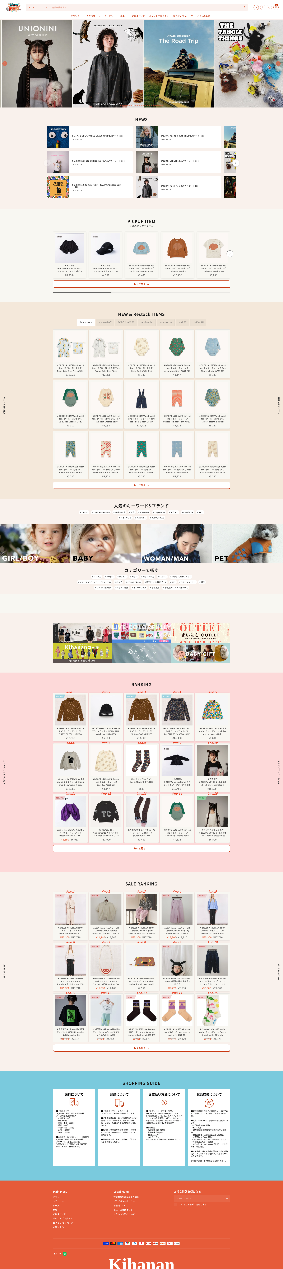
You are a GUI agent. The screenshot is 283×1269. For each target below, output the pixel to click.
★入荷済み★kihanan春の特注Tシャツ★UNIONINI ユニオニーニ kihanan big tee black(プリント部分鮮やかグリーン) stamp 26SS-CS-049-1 (70, 1032)
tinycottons (85, 322)
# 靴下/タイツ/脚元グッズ (155, 582)
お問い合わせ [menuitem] (203, 16)
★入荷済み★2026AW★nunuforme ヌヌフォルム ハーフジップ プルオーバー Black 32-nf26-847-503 (177, 782)
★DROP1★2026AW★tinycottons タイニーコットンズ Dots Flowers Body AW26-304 (212, 368)
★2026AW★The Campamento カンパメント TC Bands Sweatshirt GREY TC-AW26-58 (106, 832)
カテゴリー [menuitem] (92, 16)
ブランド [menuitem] (75, 16)
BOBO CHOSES (126, 322)
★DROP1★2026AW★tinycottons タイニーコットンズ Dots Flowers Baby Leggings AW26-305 (177, 469)
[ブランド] (272, 7)
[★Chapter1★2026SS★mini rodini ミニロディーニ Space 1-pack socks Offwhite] (212, 1010)
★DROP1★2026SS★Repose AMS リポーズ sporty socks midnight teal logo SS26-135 (141, 1032)
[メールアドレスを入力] (227, 1198)
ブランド (57, 1196)
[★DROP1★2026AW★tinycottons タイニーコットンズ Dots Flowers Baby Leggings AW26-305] (177, 448)
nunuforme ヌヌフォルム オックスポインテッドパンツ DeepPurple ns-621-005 (70, 832)
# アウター (173, 512)
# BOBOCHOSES (157, 517)
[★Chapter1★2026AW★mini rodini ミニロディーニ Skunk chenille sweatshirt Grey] (70, 760)
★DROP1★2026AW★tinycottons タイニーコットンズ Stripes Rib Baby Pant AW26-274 (177, 418)
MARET (182, 322)
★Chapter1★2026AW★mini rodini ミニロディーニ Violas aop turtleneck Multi (212, 731)
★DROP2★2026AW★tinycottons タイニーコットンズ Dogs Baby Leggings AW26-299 (212, 469)
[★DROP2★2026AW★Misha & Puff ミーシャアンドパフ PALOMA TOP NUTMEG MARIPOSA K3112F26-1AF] (141, 710)
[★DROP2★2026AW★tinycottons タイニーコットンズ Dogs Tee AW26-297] (106, 760)
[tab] (120, 105)
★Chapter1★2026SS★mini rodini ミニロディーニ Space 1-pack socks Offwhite (212, 1032)
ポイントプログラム (62, 1218)
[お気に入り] (268, 7)
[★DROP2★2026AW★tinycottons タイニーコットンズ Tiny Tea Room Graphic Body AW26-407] (106, 397)
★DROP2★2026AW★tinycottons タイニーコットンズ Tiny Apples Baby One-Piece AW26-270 (106, 368)
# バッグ (118, 582)
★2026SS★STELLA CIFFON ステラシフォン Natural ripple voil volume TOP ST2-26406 (106, 930)
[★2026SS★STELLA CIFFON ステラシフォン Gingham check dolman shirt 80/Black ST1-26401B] (141, 909)
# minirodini (140, 517)
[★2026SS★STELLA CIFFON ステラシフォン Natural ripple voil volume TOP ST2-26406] (106, 909)
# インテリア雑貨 (139, 587)
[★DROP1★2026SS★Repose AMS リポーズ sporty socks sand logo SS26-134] (177, 1010)
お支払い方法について (124, 1214)
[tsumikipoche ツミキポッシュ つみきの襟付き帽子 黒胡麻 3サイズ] (177, 960)
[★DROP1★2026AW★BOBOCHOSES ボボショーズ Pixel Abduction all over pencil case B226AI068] (141, 960)
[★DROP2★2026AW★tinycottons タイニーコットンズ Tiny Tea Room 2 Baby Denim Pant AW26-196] (141, 397)
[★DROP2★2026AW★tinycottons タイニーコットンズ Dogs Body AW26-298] (141, 346)
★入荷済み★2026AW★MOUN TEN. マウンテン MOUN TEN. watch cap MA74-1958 (106, 731)
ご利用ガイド (59, 1214)
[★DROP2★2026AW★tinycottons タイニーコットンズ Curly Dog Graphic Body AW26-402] (70, 397)
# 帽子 (202, 582)
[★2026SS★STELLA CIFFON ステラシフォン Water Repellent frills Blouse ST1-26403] (70, 960)
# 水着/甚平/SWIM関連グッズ (175, 587)
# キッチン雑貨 (121, 587)
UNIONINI (198, 322)
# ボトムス (121, 576)
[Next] (230, 253)
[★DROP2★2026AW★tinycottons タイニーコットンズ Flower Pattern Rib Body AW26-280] (212, 397)
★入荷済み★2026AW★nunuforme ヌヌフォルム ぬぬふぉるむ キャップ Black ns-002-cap (105, 268)
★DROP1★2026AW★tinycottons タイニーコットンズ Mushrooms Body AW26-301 (177, 368)
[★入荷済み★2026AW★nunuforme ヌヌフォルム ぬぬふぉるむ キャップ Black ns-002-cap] (105, 248)
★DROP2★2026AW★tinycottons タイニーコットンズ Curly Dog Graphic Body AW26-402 (70, 418)
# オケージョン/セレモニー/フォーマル (94, 582)
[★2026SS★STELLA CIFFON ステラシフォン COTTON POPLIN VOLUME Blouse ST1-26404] (212, 909)
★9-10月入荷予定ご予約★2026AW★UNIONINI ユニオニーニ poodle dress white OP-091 (212, 832)
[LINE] (64, 1253)
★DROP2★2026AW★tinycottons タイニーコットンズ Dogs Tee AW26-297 (106, 782)
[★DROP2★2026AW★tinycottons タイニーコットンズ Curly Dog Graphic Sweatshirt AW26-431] (177, 248)
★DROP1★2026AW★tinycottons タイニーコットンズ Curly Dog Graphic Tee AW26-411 (213, 268)
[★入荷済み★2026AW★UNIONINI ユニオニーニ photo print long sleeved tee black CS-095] (212, 760)
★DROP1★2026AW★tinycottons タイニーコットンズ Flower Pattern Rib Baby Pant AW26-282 (70, 469)
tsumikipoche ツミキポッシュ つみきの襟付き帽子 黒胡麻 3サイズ (177, 981)
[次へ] (235, 162)
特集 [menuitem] (122, 16)
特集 (55, 1209)
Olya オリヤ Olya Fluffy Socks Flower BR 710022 (141, 780)
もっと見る (141, 284)
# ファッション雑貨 (103, 587)
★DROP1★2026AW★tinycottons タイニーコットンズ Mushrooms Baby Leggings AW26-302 (141, 469)
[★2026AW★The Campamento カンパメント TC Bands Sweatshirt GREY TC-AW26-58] (106, 811)
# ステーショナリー (187, 582)
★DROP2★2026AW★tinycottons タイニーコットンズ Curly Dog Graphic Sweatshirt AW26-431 (177, 268)
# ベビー (133, 576)
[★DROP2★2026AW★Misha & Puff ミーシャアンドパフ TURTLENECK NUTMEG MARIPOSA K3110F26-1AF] (70, 710)
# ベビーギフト (125, 517)
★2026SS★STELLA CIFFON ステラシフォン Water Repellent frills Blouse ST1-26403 (70, 981)
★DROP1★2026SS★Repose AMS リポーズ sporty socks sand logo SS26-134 (177, 1032)
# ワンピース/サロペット (180, 576)
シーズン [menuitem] (109, 16)
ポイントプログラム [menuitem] (158, 16)
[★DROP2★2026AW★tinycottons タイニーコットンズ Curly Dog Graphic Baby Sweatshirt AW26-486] (141, 248)
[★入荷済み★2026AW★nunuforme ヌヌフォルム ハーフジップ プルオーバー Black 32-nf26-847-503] (177, 760)
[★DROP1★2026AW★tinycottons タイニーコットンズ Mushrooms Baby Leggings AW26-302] (141, 448)
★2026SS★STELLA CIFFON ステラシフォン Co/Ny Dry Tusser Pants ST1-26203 (177, 930)
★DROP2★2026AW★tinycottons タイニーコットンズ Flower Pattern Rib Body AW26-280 (212, 418)
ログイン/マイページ (63, 1222)
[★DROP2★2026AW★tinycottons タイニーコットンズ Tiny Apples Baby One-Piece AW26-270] (106, 346)
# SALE (200, 512)
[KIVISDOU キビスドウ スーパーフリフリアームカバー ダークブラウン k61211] (141, 811)
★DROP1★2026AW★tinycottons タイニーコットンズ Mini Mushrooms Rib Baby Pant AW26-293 (106, 469)
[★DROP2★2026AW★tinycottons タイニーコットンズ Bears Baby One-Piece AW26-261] (70, 346)
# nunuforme (187, 512)
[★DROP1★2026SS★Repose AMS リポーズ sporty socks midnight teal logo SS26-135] (141, 1010)
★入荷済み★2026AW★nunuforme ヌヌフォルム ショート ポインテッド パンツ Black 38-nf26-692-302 (69, 268)
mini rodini (147, 322)
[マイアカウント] (262, 7)
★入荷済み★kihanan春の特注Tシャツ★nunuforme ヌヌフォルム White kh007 (106, 1032)
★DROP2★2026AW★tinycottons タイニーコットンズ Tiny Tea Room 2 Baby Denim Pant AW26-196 (141, 418)
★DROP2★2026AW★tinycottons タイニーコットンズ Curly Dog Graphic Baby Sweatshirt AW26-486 (141, 268)
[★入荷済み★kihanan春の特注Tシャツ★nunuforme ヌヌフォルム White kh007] (106, 1010)
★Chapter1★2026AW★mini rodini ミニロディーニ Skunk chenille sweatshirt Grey (70, 782)
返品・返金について (123, 1209)
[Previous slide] (4, 63)
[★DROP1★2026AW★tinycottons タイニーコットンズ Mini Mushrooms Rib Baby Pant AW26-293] (106, 448)
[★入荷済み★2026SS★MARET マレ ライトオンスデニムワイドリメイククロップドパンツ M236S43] (212, 960)
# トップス (96, 576)
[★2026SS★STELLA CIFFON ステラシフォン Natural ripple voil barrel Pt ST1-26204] (70, 909)
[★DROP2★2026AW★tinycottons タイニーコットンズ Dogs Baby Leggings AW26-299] (212, 448)
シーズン (57, 1205)
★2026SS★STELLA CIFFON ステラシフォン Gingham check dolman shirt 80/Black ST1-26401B (141, 930)
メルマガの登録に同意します (193, 1204)
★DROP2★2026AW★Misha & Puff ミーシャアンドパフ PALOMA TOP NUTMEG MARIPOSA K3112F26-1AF (141, 731)
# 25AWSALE (143, 512)
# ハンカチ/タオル (133, 582)
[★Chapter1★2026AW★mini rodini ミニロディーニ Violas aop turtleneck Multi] (212, 710)
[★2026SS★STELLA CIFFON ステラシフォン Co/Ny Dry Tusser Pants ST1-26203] (177, 909)
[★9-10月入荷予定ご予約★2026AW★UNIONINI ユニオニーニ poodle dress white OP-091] (212, 811)
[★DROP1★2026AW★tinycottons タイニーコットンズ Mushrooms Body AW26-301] (177, 346)
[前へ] (47, 162)
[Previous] (53, 253)
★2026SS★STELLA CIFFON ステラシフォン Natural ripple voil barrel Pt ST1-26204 (70, 930)
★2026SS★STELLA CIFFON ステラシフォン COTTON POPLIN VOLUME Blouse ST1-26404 (212, 930)
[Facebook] (55, 1253)
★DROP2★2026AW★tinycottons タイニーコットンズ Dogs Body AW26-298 (141, 368)
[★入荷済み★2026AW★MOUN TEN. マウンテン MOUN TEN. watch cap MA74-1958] (106, 710)
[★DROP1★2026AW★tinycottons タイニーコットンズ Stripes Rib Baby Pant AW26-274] (177, 397)
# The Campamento (101, 512)
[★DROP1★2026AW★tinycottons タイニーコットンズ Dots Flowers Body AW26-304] (212, 346)
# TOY (172, 582)
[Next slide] (278, 63)
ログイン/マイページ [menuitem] (183, 16)
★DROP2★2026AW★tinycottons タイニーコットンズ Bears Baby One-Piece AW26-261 (70, 368)
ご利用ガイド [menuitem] (138, 16)
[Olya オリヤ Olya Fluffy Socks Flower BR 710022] (141, 760)
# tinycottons (159, 512)
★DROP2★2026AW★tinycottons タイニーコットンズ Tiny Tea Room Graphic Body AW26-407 (106, 418)
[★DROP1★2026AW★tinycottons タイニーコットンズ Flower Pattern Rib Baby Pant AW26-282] (70, 448)
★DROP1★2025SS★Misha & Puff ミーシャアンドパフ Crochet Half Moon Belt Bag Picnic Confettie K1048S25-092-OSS (106, 981)
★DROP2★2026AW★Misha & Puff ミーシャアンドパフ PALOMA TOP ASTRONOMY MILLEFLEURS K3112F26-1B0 (177, 731)
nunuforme (165, 322)
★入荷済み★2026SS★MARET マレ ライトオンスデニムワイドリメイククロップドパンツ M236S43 (212, 981)
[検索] (244, 7)
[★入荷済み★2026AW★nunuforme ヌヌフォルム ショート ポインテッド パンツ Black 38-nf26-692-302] (69, 248)
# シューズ (162, 576)
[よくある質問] (255, 7)
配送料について (120, 1205)
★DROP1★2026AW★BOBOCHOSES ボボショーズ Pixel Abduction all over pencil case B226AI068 (141, 981)
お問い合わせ (59, 1227)
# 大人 (132, 512)
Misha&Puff (105, 322)
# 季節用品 (154, 587)
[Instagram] (60, 1253)
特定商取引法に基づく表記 (126, 1196)
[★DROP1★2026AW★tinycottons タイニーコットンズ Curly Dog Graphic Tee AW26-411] (213, 248)
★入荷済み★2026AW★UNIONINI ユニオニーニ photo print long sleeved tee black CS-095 (212, 782)
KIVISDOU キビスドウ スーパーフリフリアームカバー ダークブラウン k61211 (141, 832)
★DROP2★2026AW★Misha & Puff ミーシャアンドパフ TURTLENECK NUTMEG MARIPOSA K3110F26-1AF (70, 731)
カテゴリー (58, 1201)
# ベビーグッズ (147, 576)
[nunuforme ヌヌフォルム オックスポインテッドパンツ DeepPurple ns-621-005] (70, 811)
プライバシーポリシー (124, 1201)
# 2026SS (84, 512)
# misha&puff (119, 512)
